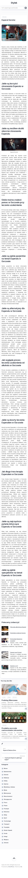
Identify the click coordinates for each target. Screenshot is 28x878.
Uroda (3, 697)
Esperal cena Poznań (16, 652)
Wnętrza (6, 839)
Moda (5, 790)
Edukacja (6, 777)
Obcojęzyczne (8, 799)
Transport (6, 824)
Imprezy (6, 784)
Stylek (14, 2)
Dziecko (6, 774)
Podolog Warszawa (9, 700)
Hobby (5, 780)
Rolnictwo (6, 811)
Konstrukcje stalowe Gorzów (18, 633)
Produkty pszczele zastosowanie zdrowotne (12, 729)
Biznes (6, 768)
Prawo (5, 805)
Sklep (5, 815)
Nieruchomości (8, 796)
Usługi (8, 697)
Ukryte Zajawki (8, 830)
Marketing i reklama (9, 787)
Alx (21, 866)
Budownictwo (7, 771)
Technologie (7, 821)
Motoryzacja (7, 793)
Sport (5, 818)
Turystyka (6, 827)
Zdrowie (4, 16)
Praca (5, 802)
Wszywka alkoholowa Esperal (18, 627)
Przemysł (6, 808)
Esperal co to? (14, 666)
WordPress (11, 866)
